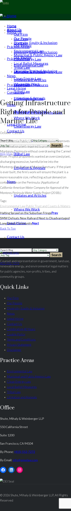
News (11, 313)
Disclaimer (14, 350)
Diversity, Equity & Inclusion (25, 308)
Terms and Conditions (21, 339)
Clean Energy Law (19, 381)
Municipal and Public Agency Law (29, 376)
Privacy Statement (19, 344)
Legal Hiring (15, 319)
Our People (14, 303)
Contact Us (14, 324)
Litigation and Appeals (22, 397)
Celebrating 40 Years (21, 329)
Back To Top (8, 228)
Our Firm (13, 298)
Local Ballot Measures (22, 387)
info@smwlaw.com (25, 460)
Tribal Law (14, 392)
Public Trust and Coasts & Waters (48, 206)
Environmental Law (12, 206)
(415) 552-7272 (24, 452)
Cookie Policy (16, 334)
